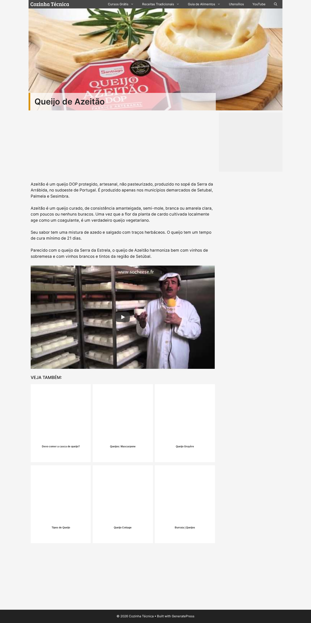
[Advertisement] (123, 578)
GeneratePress (183, 616)
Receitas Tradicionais (158, 4)
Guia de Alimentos (201, 4)
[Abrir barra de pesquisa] (275, 4)
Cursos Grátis (118, 4)
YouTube (259, 4)
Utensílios (236, 4)
